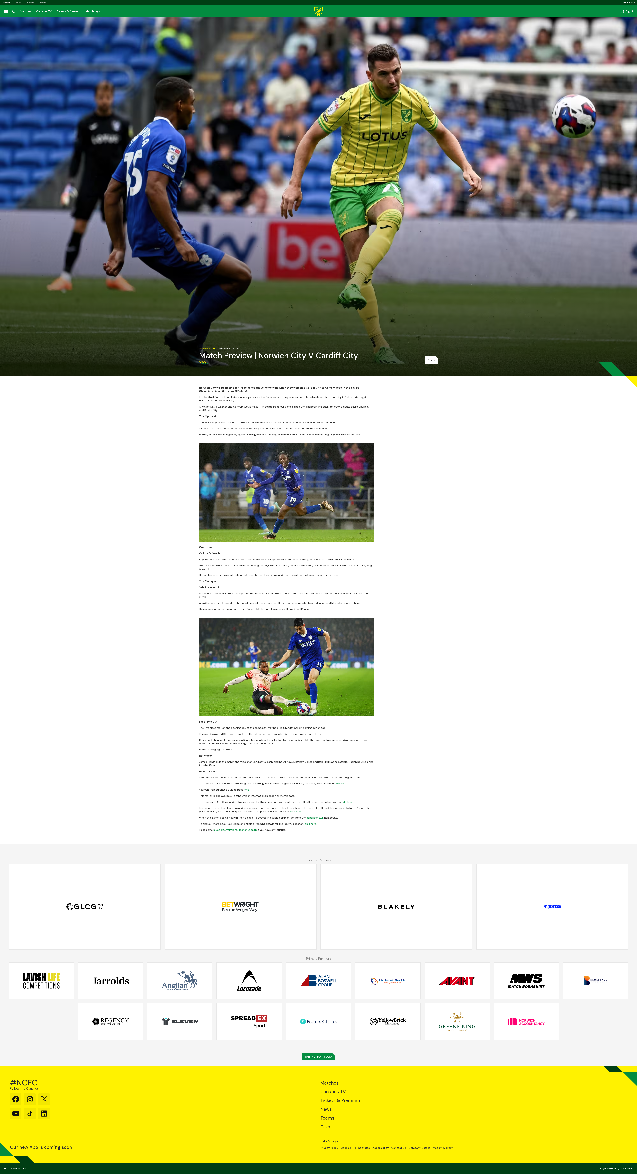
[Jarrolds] (111, 980)
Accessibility (380, 1148)
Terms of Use (362, 1148)
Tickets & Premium (68, 11)
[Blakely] (629, 2)
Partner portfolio (318, 1056)
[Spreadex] (249, 1021)
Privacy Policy (329, 1148)
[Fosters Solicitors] (318, 1021)
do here (339, 783)
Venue (42, 3)
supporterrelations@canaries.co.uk (235, 830)
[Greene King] (457, 1021)
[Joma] (552, 906)
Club (325, 1127)
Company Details (419, 1148)
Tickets (6, 3)
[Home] (318, 11)
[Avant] (457, 980)
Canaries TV (44, 11)
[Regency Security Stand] (111, 1021)
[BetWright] (240, 906)
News (326, 1109)
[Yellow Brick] (388, 1021)
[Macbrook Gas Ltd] (388, 980)
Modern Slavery (443, 1148)
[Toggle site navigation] (6, 11)
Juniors (30, 3)
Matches (25, 11)
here (246, 789)
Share (431, 360)
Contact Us (398, 1148)
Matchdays (93, 11)
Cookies (346, 1148)
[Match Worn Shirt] (526, 980)
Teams (327, 1118)
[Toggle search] (14, 11)
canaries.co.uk (315, 817)
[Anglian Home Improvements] (180, 980)
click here (296, 811)
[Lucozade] (249, 980)
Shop (18, 3)
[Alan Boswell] (318, 980)
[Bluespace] (596, 980)
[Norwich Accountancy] (526, 1021)
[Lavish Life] (41, 980)
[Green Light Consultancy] (84, 906)
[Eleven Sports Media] (180, 1021)
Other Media (626, 1168)
